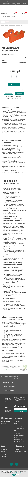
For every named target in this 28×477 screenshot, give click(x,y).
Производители (5, 454)
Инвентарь (17, 433)
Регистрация (5, 13)
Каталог (7, 21)
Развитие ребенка (19, 435)
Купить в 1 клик (8, 93)
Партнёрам (24, 3)
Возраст (16, 423)
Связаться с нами (19, 1)
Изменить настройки (18, 472)
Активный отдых (18, 426)
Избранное (15, 13)
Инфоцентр (17, 449)
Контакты (15, 4)
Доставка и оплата (6, 3)
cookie (9, 471)
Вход (2, 13)
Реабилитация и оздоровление (18, 438)
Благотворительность (20, 451)
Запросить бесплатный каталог (8, 400)
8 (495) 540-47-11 (8, 382)
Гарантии (19, 3)
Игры (15, 430)
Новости (13, 3)
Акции (15, 454)
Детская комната (19, 428)
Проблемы (17, 421)
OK (14, 474)
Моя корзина (24, 13)
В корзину (14, 84)
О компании (4, 449)
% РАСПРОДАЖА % (19, 441)
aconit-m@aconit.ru (9, 386)
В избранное (19, 93)
